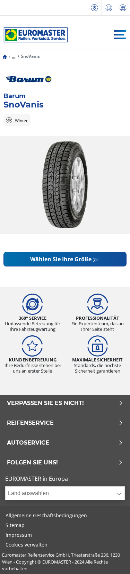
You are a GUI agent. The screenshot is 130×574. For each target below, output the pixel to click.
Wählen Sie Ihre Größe (61, 259)
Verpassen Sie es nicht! (45, 403)
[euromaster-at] (34, 34)
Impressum (19, 535)
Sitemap (15, 525)
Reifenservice (30, 423)
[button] (13, 56)
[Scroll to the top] (112, 559)
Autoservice (28, 443)
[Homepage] (5, 56)
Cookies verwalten (26, 544)
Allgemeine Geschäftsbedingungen (46, 515)
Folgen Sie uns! (32, 462)
